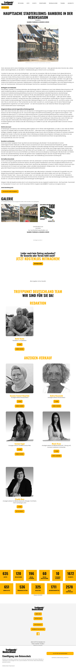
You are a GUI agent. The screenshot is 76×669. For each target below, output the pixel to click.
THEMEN (62, 3)
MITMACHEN (5, 7)
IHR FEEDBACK (38, 624)
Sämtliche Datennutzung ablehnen (60, 657)
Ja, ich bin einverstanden (60, 653)
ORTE (27, 3)
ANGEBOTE (71, 3)
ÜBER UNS (38, 614)
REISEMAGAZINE (53, 3)
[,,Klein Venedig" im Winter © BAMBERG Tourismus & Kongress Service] (10, 213)
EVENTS (34, 3)
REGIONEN (21, 3)
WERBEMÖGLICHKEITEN (38, 629)
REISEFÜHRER (42, 3)
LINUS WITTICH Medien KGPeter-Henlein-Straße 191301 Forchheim (38, 643)
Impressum (12, 666)
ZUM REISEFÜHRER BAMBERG (9, 191)
